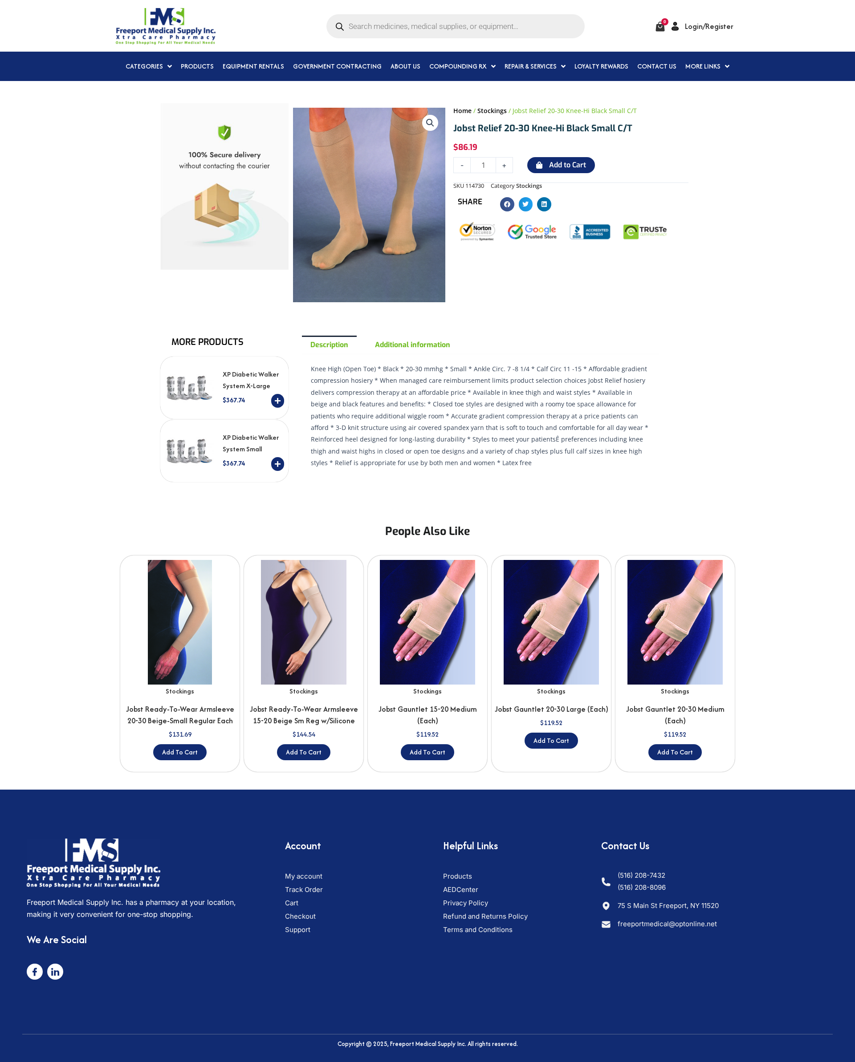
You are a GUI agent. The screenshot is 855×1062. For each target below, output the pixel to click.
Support (297, 929)
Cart (291, 903)
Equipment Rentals (253, 66)
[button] (430, 123)
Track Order (304, 889)
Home (462, 110)
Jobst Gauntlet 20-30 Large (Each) (551, 709)
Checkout (300, 916)
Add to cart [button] (180, 752)
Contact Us (656, 66)
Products (197, 66)
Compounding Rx (458, 66)
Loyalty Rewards (601, 66)
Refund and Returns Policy (485, 916)
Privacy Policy (465, 903)
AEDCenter (460, 889)
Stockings (492, 110)
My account (303, 876)
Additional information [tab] (412, 344)
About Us (405, 66)
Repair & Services (531, 66)
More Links (703, 66)
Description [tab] (329, 344)
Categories (144, 66)
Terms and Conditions (478, 929)
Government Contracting (337, 66)
